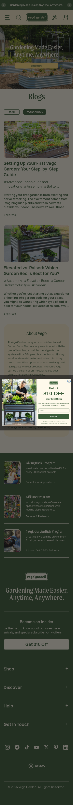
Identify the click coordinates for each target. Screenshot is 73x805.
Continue (53, 416)
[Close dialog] (68, 381)
